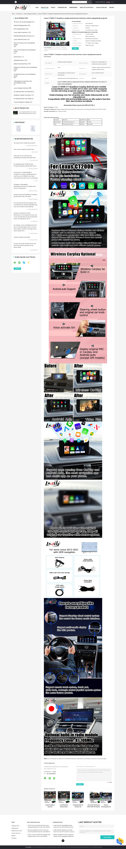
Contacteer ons (101, 7)
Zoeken (89, 2)
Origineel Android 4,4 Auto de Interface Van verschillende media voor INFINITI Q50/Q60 (78, 806)
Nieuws (111, 7)
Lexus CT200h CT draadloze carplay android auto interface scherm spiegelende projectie (55, 49)
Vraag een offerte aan (100, 2)
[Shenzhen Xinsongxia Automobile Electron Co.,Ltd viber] (29, 262)
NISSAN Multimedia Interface (23, 36)
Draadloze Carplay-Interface (22, 95)
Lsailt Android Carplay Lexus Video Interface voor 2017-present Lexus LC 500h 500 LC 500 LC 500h (64, 831)
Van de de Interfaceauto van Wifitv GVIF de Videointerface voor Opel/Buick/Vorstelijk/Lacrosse (96, 806)
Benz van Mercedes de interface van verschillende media (60, 758)
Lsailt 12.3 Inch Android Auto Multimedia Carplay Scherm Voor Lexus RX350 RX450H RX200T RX (39, 836)
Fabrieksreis (73, 7)
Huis (37, 7)
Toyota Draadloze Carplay (21, 102)
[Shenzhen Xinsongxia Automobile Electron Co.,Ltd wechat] (54, 778)
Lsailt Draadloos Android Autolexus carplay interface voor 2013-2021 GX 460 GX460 (50, 806)
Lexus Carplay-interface (30, 13)
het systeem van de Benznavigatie (98, 758)
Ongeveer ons (62, 7)
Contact (75, 48)
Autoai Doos (17, 57)
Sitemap (14, 838)
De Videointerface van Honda (22, 98)
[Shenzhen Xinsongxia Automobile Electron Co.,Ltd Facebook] (15, 2)
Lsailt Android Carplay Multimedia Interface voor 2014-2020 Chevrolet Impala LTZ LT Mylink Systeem (63, 826)
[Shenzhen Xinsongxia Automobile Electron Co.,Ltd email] (16, 262)
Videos (53, 7)
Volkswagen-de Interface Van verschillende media (23, 82)
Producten (44, 7)
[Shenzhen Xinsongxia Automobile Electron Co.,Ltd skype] (25, 262)
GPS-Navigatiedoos (20, 29)
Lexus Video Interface (20, 32)
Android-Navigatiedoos (20, 25)
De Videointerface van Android (23, 91)
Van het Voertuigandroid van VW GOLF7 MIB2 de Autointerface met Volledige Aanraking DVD (106, 806)
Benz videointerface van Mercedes (82, 758)
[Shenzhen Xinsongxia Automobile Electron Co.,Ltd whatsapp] (20, 262)
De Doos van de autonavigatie (23, 22)
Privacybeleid (28, 847)
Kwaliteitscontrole (86, 7)
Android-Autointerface (20, 64)
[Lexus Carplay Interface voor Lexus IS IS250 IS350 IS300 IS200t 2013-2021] (15, 113)
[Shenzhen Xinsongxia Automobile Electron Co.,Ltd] (21, 7)
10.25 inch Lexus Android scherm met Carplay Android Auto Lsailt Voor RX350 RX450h (39, 826)
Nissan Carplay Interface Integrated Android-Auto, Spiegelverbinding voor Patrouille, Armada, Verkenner (64, 836)
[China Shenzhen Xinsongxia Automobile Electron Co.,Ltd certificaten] (19, 128)
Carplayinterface (19, 60)
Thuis (13, 13)
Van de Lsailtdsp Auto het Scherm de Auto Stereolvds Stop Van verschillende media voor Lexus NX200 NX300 (39, 831)
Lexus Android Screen (20, 39)
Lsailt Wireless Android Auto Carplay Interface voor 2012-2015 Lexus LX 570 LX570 (64, 806)
